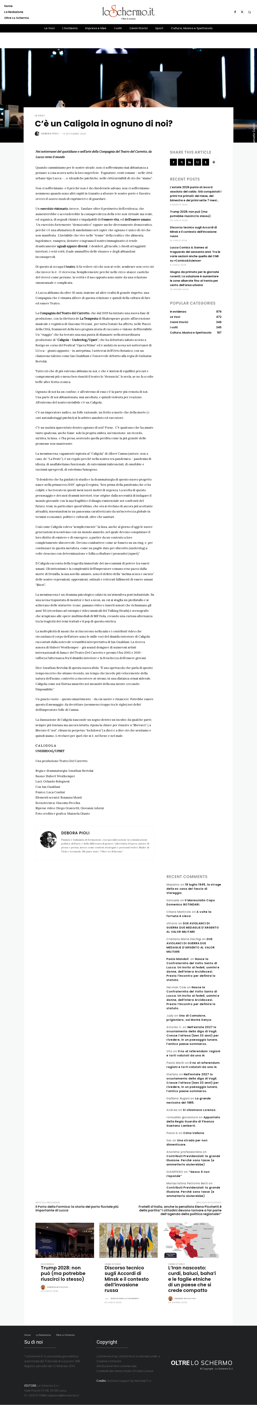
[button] (249, 12)
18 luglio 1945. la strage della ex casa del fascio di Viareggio (193, 889)
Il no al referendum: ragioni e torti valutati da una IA (193, 1053)
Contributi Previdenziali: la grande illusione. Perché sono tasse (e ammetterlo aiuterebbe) (193, 1160)
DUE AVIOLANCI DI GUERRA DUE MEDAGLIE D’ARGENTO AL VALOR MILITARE (192, 927)
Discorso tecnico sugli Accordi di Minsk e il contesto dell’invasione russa (193, 231)
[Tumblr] (205, 162)
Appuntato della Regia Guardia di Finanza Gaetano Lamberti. (193, 1121)
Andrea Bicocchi (57, 1287)
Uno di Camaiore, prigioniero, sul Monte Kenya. (189, 1018)
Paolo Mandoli (177, 959)
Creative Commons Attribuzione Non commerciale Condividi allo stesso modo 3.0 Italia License (125, 1366)
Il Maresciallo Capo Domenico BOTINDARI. (190, 902)
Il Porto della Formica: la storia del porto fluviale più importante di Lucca (77, 1208)
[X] (242, 12)
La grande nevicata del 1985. (188, 1100)
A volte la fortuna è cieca (188, 914)
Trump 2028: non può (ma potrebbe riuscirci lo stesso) (63, 1273)
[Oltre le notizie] (128, 12)
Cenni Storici (113, 1264)
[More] (213, 162)
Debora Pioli (50, 133)
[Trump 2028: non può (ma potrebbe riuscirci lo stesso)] (64, 1240)
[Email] (197, 162)
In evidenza (47, 1264)
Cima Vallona (193, 1133)
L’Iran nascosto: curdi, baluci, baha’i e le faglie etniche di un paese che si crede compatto (192, 1279)
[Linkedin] (189, 162)
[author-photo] (43, 1287)
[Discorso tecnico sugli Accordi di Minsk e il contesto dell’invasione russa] (128, 1240)
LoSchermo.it (126, 1356)
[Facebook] (235, 12)
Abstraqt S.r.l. (143, 1381)
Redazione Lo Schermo (124, 1298)
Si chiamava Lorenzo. (199, 1110)
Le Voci (40, 115)
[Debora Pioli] (38, 133)
